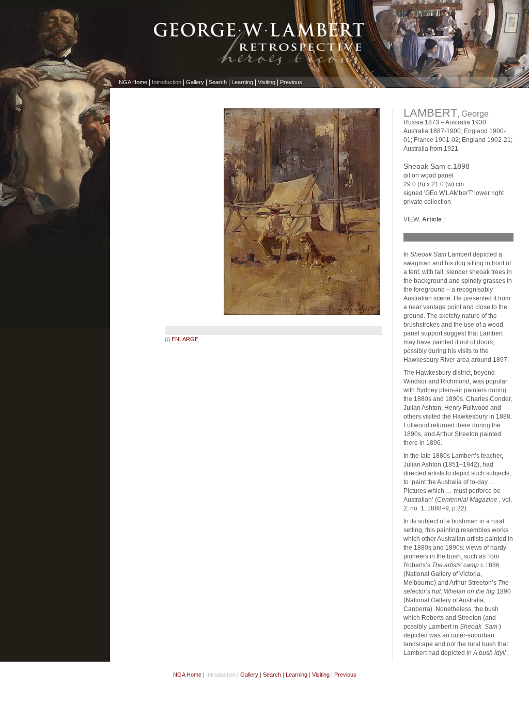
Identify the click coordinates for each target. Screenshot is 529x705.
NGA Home (133, 82)
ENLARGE (184, 339)
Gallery (195, 82)
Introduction (166, 82)
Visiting (266, 82)
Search (218, 82)
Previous (291, 82)
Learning (242, 82)
